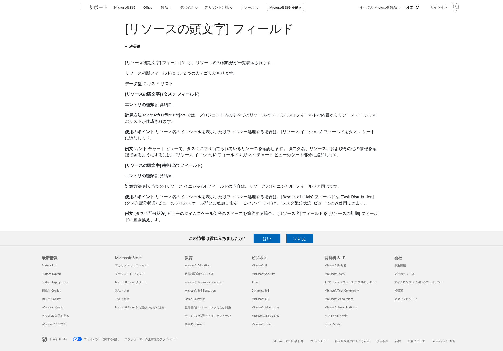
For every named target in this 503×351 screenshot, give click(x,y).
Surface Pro (49, 265)
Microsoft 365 (124, 7)
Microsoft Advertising (265, 307)
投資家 (398, 290)
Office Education (195, 299)
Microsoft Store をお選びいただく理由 (139, 307)
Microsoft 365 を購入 (285, 7)
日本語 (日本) (58, 339)
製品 (164, 7)
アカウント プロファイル (131, 265)
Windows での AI (52, 307)
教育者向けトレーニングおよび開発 (208, 307)
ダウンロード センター (130, 274)
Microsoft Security (263, 274)
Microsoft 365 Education (200, 290)
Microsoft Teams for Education (204, 282)
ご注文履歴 (122, 299)
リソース (247, 7)
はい (267, 238)
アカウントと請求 (218, 7)
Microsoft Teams (262, 324)
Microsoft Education (197, 265)
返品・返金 (122, 290)
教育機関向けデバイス (199, 274)
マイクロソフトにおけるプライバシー (418, 282)
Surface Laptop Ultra (55, 282)
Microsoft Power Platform (341, 307)
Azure (255, 282)
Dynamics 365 (260, 290)
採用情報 (400, 265)
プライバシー (319, 341)
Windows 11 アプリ (54, 324)
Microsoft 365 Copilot (265, 315)
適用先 (134, 46)
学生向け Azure (194, 324)
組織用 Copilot (51, 290)
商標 (398, 341)
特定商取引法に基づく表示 (352, 341)
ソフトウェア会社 (336, 315)
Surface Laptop (51, 274)
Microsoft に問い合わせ (288, 341)
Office (147, 7)
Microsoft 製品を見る (55, 315)
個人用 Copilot (51, 299)
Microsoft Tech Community (342, 290)
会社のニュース (404, 274)
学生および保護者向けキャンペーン (208, 315)
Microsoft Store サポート (131, 282)
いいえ (299, 238)
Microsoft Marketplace (339, 299)
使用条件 (382, 341)
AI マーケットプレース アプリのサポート (351, 282)
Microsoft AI (259, 265)
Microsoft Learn (335, 274)
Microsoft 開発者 (335, 265)
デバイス (187, 7)
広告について (416, 341)
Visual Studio (333, 324)
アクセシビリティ (405, 299)
